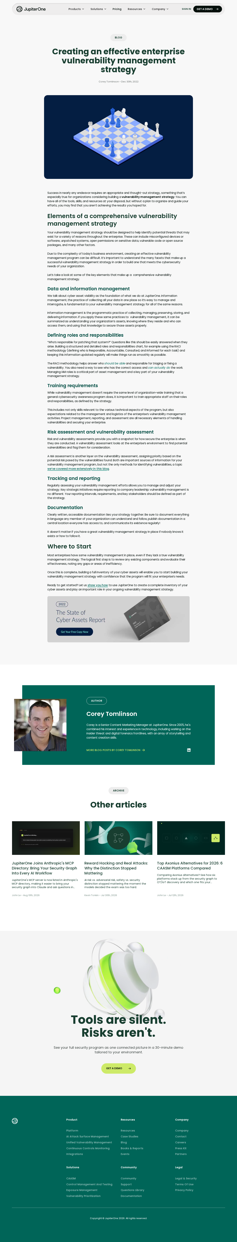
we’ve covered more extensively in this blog (78, 469)
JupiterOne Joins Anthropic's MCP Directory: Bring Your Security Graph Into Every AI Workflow (44, 868)
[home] (31, 9)
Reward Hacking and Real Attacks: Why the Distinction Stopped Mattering (116, 868)
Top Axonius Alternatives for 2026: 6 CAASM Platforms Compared (190, 866)
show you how (98, 585)
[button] (76, 9)
